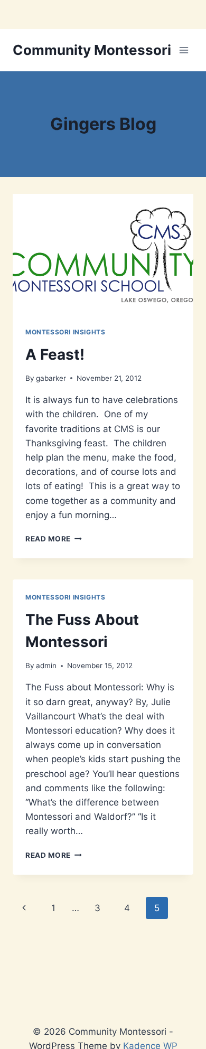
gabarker (51, 378)
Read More (53, 539)
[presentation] (103, 254)
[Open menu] (183, 50)
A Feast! (55, 354)
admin (46, 665)
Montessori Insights (65, 332)
